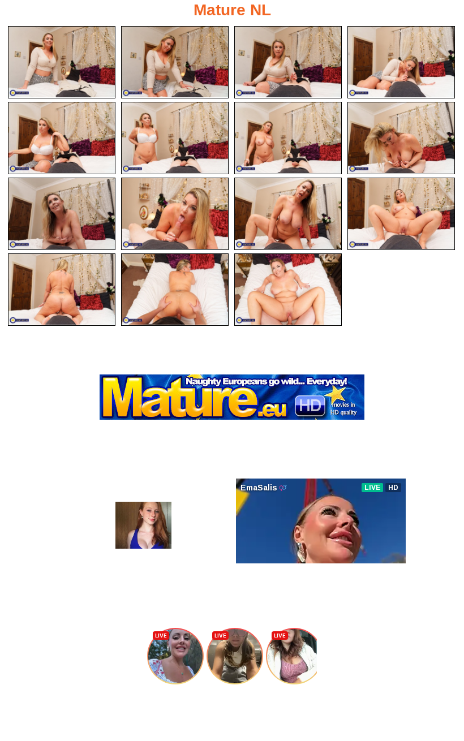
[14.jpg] (175, 289)
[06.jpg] (175, 138)
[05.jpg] (61, 138)
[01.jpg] (61, 62)
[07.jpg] (288, 138)
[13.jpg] (61, 289)
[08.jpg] (401, 138)
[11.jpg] (288, 214)
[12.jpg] (401, 214)
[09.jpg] (61, 214)
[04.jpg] (401, 62)
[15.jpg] (288, 289)
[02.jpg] (175, 62)
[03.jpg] (288, 62)
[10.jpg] (175, 214)
